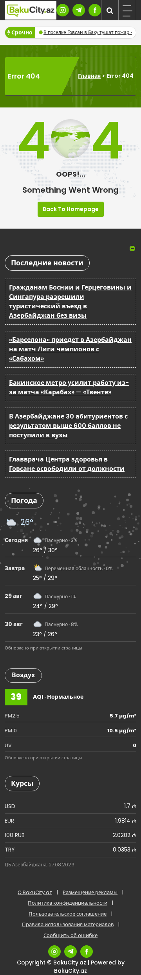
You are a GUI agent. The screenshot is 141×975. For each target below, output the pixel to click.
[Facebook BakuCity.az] (95, 10)
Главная (89, 76)
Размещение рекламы (90, 892)
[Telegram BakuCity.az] (78, 10)
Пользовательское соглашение (68, 914)
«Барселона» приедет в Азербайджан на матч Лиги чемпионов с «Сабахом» (70, 349)
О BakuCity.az (35, 892)
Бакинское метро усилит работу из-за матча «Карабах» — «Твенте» (69, 387)
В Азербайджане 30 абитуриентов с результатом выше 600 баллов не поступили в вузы (68, 426)
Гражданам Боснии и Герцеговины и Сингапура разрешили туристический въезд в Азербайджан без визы (70, 301)
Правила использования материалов (68, 924)
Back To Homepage (71, 209)
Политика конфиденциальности (67, 903)
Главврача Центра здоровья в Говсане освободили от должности (67, 464)
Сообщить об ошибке (70, 935)
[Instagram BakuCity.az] (62, 10)
